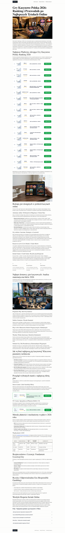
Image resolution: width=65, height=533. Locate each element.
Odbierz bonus (47, 63)
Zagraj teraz (48, 409)
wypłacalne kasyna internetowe (23, 435)
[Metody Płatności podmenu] (45, 530)
